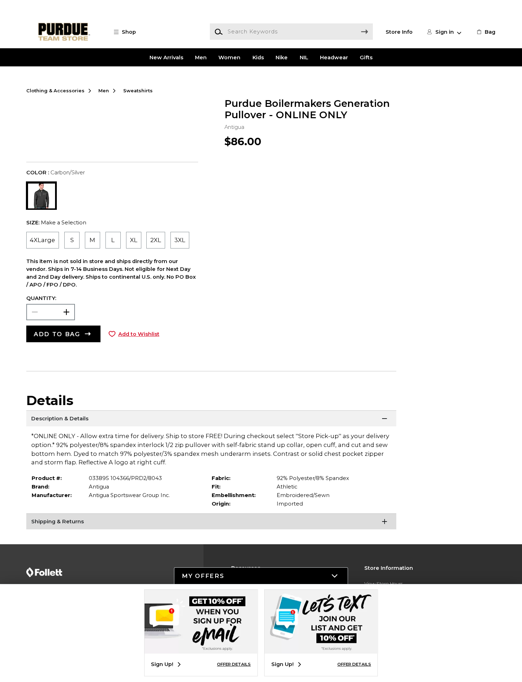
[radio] (42, 240)
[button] (129, 32)
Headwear (334, 57)
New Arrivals (166, 57)
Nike (282, 57)
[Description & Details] (211, 419)
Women (229, 57)
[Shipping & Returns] (211, 522)
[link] (485, 32)
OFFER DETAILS (234, 664)
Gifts (366, 57)
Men (201, 57)
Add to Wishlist (138, 334)
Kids (258, 57)
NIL (304, 57)
